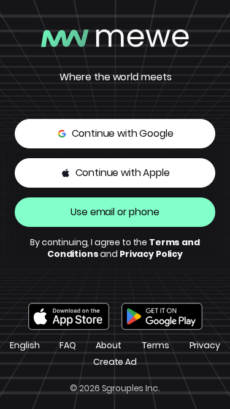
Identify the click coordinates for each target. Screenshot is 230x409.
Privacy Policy (151, 254)
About (108, 345)
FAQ (67, 345)
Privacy (205, 345)
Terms (155, 345)
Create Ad (115, 362)
